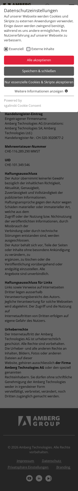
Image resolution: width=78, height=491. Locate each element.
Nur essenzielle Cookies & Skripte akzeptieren (39, 82)
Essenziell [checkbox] (16, 49)
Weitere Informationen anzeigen (39, 91)
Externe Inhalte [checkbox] (42, 49)
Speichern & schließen (39, 71)
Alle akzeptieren (39, 60)
